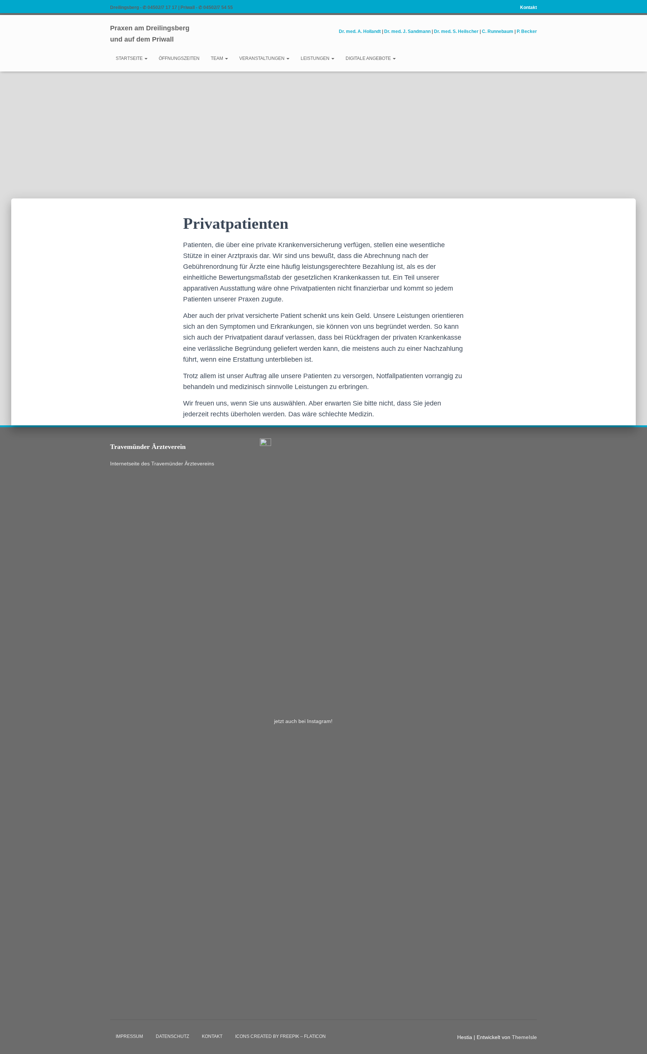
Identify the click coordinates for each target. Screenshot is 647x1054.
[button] (146, 58)
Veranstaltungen (262, 58)
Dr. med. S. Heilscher (456, 31)
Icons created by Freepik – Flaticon (280, 1036)
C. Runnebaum (497, 31)
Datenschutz (172, 1036)
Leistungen (316, 58)
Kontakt (528, 7)
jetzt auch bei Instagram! (303, 721)
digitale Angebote (369, 58)
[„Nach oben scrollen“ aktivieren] (632, 1039)
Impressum (129, 1036)
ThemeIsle (524, 1037)
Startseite (130, 58)
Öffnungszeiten (179, 58)
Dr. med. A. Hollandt (360, 31)
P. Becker (527, 31)
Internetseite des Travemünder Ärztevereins (162, 464)
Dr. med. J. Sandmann (407, 31)
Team (217, 58)
